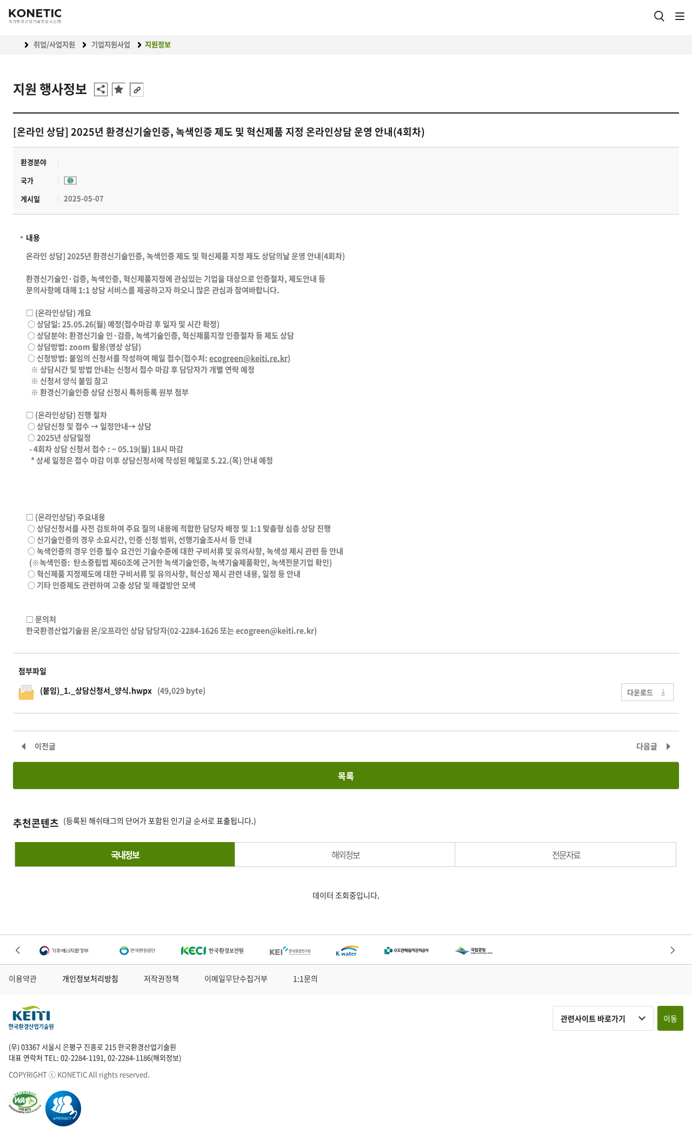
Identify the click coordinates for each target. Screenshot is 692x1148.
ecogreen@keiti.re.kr (275, 630)
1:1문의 (305, 978)
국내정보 (125, 854)
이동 (670, 1018)
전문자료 (566, 854)
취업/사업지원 (54, 44)
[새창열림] (64, 950)
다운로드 (640, 692)
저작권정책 (161, 978)
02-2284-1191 (82, 1057)
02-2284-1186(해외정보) (144, 1057)
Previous (18, 950)
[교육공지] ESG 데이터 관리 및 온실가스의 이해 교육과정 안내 (652, 745)
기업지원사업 (110, 44)
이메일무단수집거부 (236, 978)
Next (673, 950)
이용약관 (23, 978)
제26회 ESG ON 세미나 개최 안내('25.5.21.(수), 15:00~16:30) (51, 745)
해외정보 (345, 854)
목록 (346, 775)
